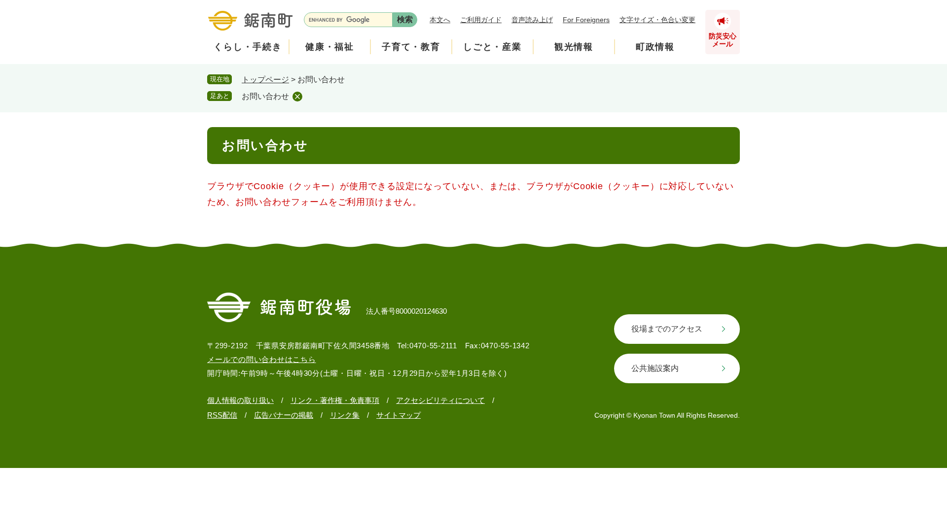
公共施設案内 (655, 368)
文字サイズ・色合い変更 (657, 20)
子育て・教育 (411, 47)
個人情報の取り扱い (240, 400)
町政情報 (655, 47)
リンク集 (345, 415)
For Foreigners (586, 20)
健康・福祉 (329, 47)
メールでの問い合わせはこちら (261, 359)
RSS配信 (222, 415)
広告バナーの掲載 (283, 415)
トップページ (265, 79)
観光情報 (573, 47)
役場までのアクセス (666, 329)
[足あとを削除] (297, 96)
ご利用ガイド (481, 20)
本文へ (440, 20)
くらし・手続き (248, 47)
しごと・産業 (492, 47)
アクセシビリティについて (440, 400)
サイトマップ (398, 415)
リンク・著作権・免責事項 (335, 400)
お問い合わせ (265, 96)
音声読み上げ (532, 20)
